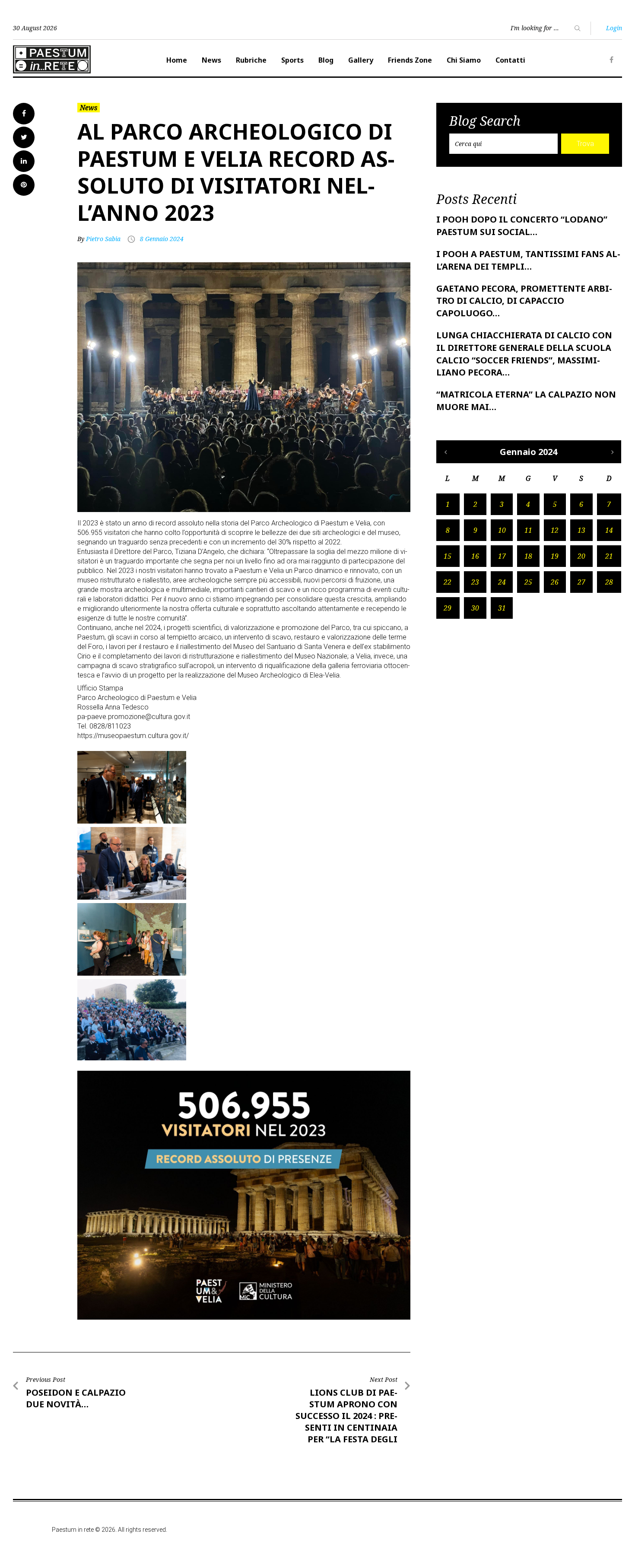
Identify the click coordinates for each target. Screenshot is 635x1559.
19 (555, 556)
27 (581, 582)
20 (581, 556)
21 (609, 556)
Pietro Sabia (103, 239)
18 (528, 556)
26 (555, 582)
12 (555, 530)
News (211, 60)
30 (475, 608)
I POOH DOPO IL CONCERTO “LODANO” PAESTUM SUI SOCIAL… (521, 225)
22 (447, 582)
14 (609, 530)
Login (614, 28)
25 (528, 582)
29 (447, 608)
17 (502, 556)
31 (502, 608)
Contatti (510, 60)
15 (447, 556)
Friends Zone (410, 60)
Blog (325, 60)
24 (502, 582)
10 (502, 530)
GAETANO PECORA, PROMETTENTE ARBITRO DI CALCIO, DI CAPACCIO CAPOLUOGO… (524, 301)
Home (176, 60)
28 (609, 582)
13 (581, 530)
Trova (585, 144)
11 (528, 530)
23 (475, 582)
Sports (292, 60)
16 (475, 556)
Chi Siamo (464, 60)
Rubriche (251, 60)
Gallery (360, 60)
